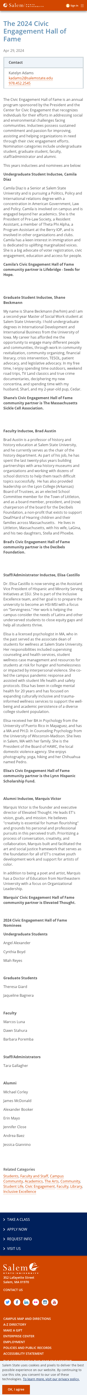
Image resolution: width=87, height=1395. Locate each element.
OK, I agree (16, 1389)
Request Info (19, 1238)
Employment (14, 1342)
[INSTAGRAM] (45, 1302)
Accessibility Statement (23, 1353)
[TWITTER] (7, 1302)
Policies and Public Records (27, 1348)
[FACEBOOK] (17, 1302)
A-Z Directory (14, 1324)
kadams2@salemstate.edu (31, 78)
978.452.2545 (20, 83)
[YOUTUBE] (54, 1302)
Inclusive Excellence (19, 1191)
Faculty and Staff (34, 1176)
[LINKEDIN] (26, 1302)
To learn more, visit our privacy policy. (51, 1379)
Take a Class (18, 1219)
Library (76, 1186)
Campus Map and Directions (27, 1319)
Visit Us (14, 1248)
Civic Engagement (40, 1186)
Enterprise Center (18, 1336)
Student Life (13, 1186)
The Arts (52, 1181)
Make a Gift (12, 1330)
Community (70, 1181)
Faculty (62, 1186)
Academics (34, 1181)
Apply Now (17, 1229)
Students (11, 1176)
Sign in (74, 5)
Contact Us (13, 1290)
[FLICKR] (35, 1302)
